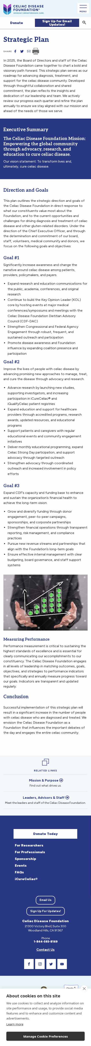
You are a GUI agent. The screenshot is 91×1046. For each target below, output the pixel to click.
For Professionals (30, 852)
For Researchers (29, 845)
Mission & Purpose (43, 780)
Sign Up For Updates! (45, 911)
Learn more (14, 1024)
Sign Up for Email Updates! (57, 22)
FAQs (19, 872)
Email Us (45, 900)
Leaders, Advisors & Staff (44, 798)
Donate (16, 23)
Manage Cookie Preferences (45, 1036)
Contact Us (45, 950)
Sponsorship (25, 859)
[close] (84, 988)
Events (21, 865)
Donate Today (45, 834)
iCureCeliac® (26, 879)
